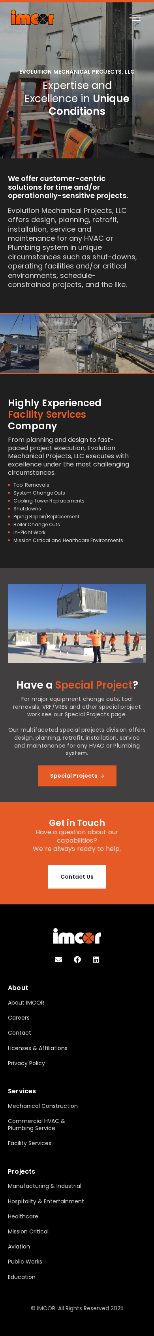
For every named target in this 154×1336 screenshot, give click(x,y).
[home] (32, 17)
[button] (135, 17)
